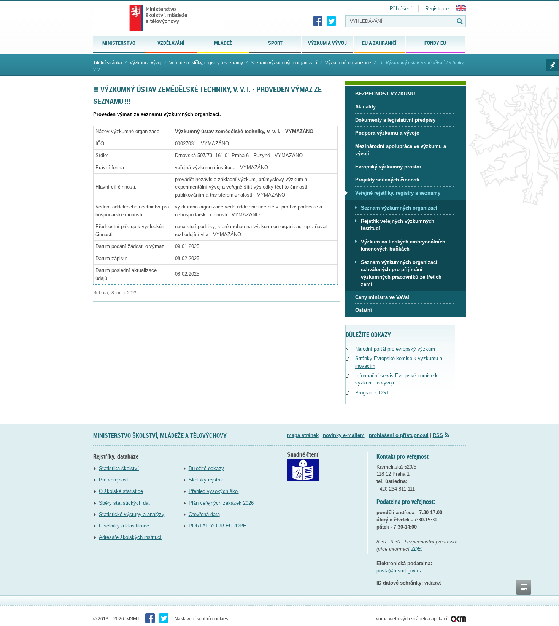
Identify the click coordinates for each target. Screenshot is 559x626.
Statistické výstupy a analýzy (131, 514)
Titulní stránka (107, 62)
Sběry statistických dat (124, 503)
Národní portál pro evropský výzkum (395, 349)
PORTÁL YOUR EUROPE (217, 526)
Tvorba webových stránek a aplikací (410, 618)
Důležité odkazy (206, 468)
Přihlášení (401, 8)
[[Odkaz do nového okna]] (303, 479)
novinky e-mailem (344, 435)
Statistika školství (119, 468)
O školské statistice (121, 491)
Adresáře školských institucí (130, 537)
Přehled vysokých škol (214, 491)
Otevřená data (204, 514)
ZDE (416, 549)
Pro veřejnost (113, 480)
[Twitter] (332, 21)
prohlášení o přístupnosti (399, 435)
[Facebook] (318, 21)
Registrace (437, 8)
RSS (438, 435)
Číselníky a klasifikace (124, 526)
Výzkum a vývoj (146, 62)
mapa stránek (303, 435)
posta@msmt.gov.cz (399, 571)
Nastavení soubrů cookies (201, 618)
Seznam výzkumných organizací (284, 62)
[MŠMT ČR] (158, 18)
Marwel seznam (552, 65)
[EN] (461, 10)
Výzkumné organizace (348, 62)
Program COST (372, 393)
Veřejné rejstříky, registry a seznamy (206, 62)
